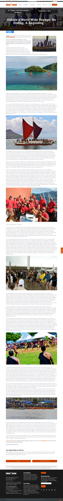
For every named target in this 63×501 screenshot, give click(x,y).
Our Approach (26, 4)
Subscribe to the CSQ (44, 461)
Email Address (44, 481)
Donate (54, 4)
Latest (50, 4)
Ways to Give (45, 4)
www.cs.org (10, 440)
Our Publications (32, 4)
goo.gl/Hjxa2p (44, 440)
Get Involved (39, 4)
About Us (20, 4)
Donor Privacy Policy (30, 499)
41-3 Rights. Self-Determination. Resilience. (18, 11)
